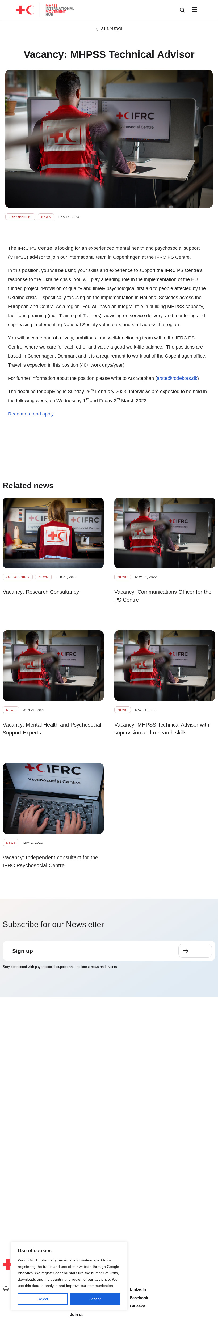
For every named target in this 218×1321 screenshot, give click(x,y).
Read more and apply (31, 414)
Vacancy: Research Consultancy (41, 592)
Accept (95, 1299)
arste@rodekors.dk (177, 378)
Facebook (139, 1297)
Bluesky (137, 1306)
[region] (69, 1276)
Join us (76, 1314)
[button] (194, 10)
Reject (42, 1299)
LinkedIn (138, 1289)
